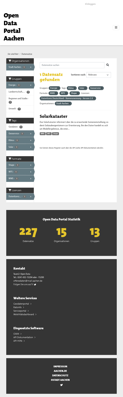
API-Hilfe (18, 340)
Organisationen (61, 241)
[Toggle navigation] (116, 27)
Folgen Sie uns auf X (23, 284)
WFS (48, 134)
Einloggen (90, 4)
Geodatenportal (21, 303)
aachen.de (60, 371)
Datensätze (27, 54)
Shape (55, 134)
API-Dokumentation (88, 148)
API (73, 148)
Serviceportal (20, 310)
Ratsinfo (17, 307)
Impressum (60, 366)
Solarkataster (53, 116)
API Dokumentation (23, 337)
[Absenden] (107, 65)
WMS (43, 134)
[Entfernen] (58, 88)
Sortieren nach (78, 75)
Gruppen (94, 241)
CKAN (16, 333)
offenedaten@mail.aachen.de (27, 280)
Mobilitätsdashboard (23, 314)
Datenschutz (60, 375)
